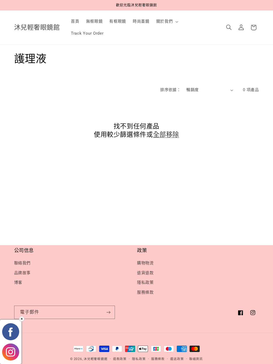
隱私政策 (145, 282)
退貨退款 (145, 272)
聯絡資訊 (196, 359)
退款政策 (120, 359)
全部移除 (166, 134)
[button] (166, 21)
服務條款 (145, 292)
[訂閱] (108, 312)
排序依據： (170, 89)
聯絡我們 (22, 263)
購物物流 (145, 263)
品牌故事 (22, 272)
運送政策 (177, 359)
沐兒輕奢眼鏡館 (95, 359)
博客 (18, 282)
